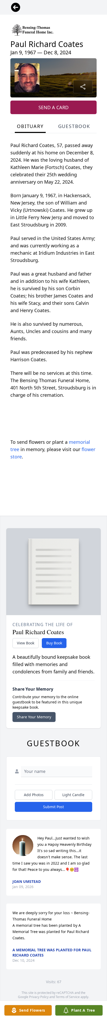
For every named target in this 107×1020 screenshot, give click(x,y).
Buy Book (54, 642)
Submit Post (53, 806)
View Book (25, 642)
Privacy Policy (39, 997)
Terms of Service (68, 997)
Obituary (30, 126)
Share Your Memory (34, 716)
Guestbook (74, 126)
